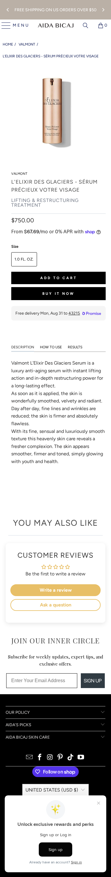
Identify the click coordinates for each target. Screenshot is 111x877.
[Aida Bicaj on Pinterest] (60, 757)
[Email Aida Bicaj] (29, 757)
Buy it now (58, 294)
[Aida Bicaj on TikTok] (70, 757)
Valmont (27, 44)
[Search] (85, 25)
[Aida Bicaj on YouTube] (80, 757)
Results (75, 347)
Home (8, 44)
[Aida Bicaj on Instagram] (50, 757)
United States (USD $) (51, 790)
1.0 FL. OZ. (24, 259)
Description (22, 347)
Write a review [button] (56, 590)
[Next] (103, 9)
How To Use (51, 347)
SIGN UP (93, 681)
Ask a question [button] (55, 605)
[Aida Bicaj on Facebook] (40, 757)
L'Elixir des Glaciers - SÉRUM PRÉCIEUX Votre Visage (51, 56)
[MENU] (3, 25)
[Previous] (8, 9)
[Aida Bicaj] (55, 25)
